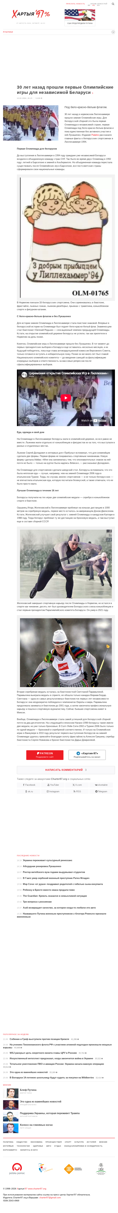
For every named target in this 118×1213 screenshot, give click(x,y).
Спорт (68, 1142)
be (89, 5)
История (91, 1142)
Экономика (36, 1142)
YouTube (54, 785)
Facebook (30, 785)
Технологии (23, 1146)
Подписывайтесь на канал (87, 755)
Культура (79, 1142)
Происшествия (53, 1142)
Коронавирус (10, 1150)
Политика (8, 1142)
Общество (21, 1142)
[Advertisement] (59, 60)
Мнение (7, 1085)
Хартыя (31, 14)
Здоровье (38, 1146)
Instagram (54, 791)
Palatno (95, 135)
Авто (48, 1146)
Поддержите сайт (45, 755)
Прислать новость (75, 4)
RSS (78, 791)
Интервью (8, 1146)
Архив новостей (98, 4)
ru (93, 5)
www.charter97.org (37, 1188)
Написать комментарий (66, 770)
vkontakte (103, 785)
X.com (78, 785)
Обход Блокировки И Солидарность (83, 1146)
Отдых (57, 1146)
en (98, 5)
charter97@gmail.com (50, 1197)
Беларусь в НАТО (29, 1150)
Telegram (102, 791)
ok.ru (30, 791)
